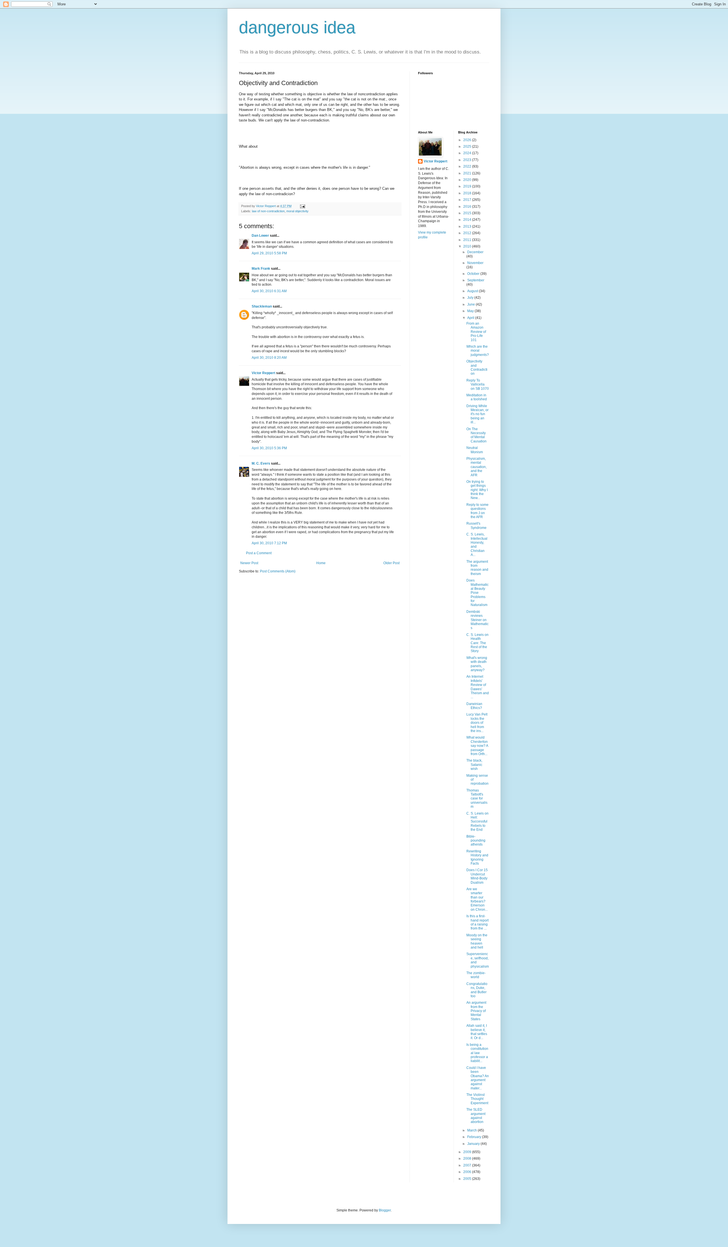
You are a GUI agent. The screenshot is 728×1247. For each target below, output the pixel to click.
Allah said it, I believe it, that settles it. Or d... (476, 1032)
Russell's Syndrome (476, 525)
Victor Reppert (263, 373)
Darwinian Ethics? (474, 706)
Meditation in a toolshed (476, 397)
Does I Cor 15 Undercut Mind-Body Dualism (477, 876)
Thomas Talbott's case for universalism (476, 798)
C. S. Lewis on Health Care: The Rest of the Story (477, 643)
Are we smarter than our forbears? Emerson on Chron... (477, 899)
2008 (467, 1159)
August (473, 291)
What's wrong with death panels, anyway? (476, 664)
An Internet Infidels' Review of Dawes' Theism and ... (477, 687)
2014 (467, 220)
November (475, 263)
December (475, 252)
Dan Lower (260, 236)
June (471, 304)
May (471, 311)
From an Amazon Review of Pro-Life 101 (476, 331)
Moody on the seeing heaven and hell (476, 941)
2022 (467, 166)
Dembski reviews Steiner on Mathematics (477, 620)
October (473, 274)
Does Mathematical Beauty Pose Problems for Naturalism (477, 592)
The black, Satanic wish (474, 764)
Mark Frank (261, 269)
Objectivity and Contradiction (476, 367)
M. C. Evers (261, 463)
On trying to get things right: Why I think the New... (477, 490)
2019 (467, 186)
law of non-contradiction (268, 211)
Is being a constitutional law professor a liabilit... (477, 1053)
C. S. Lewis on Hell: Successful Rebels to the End (477, 821)
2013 (467, 226)
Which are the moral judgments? (477, 351)
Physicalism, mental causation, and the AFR (476, 467)
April (471, 318)
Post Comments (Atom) (277, 571)
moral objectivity (297, 211)
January (474, 1144)
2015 (467, 213)
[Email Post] (302, 206)
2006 (467, 1172)
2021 (467, 173)
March (472, 1130)
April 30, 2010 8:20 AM (269, 358)
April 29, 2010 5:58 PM (269, 253)
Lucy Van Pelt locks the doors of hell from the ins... (476, 722)
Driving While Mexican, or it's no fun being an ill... (477, 414)
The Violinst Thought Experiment (477, 1099)
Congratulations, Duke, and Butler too (476, 990)
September (475, 280)
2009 (467, 1152)
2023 (467, 160)
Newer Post (249, 563)
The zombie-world (476, 975)
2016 (467, 207)
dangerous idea (297, 27)
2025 (467, 147)
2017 (467, 200)
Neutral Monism (474, 450)
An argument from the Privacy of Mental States (476, 1011)
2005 (467, 1179)
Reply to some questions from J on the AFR (477, 511)
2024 (467, 153)
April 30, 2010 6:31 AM (269, 291)
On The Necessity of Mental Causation (476, 435)
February (474, 1137)
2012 (467, 233)
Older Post (391, 563)
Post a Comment (259, 553)
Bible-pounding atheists (475, 840)
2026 (467, 140)
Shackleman (262, 306)
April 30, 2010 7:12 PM (269, 543)
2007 (467, 1165)
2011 (467, 240)
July (470, 298)
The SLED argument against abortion (475, 1116)
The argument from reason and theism (477, 568)
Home (321, 563)
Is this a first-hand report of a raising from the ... (477, 922)
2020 (467, 180)
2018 (467, 193)
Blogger (385, 1210)
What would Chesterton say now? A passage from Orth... (477, 745)
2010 (467, 246)
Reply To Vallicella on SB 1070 (477, 384)
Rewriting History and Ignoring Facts (477, 857)
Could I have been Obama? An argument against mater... (477, 1078)
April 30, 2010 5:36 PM (269, 448)
